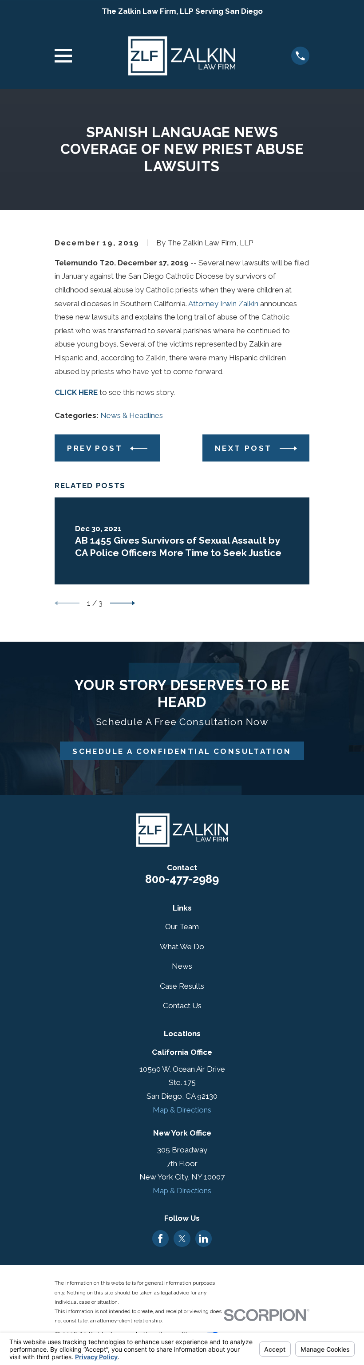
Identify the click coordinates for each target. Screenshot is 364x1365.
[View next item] (122, 603)
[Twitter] (182, 1238)
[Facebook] (160, 1238)
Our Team (182, 926)
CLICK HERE (76, 392)
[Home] (181, 55)
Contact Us (182, 1005)
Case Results (182, 986)
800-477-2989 (182, 879)
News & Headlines (131, 415)
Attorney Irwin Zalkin (223, 303)
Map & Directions (182, 1109)
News (182, 966)
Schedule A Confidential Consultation (181, 751)
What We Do (182, 946)
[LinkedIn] (203, 1238)
